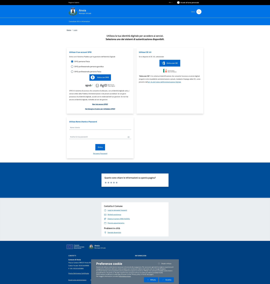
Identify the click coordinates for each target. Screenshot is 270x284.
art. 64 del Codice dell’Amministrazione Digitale (164, 82)
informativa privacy (125, 276)
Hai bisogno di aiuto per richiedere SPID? (100, 109)
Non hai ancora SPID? (100, 104)
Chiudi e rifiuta (167, 263)
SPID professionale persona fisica (87, 71)
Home (69, 30)
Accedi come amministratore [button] (77, 280)
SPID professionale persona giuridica (89, 66)
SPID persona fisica (82, 61)
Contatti (72, 255)
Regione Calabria (74, 2)
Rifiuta (154, 279)
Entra (100, 147)
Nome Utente (75, 127)
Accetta (169, 279)
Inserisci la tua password (79, 137)
